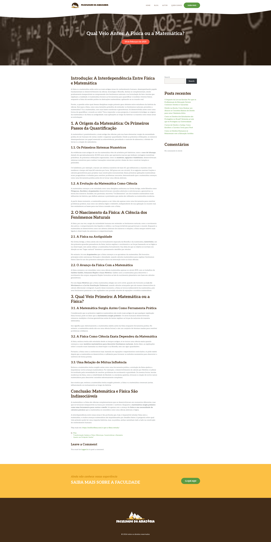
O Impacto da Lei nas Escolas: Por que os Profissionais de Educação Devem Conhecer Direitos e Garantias (180, 102)
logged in (85, 450)
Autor (164, 5)
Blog (156, 5)
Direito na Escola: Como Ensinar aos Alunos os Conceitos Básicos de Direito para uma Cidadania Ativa (180, 110)
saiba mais (192, 5)
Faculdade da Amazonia (94, 5)
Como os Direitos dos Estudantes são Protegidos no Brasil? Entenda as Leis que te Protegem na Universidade (179, 119)
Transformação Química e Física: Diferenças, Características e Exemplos (98, 435)
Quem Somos (176, 5)
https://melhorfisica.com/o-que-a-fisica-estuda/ (100, 428)
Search (167, 77)
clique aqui (190, 481)
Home (148, 5)
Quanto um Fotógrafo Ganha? (83, 437)
